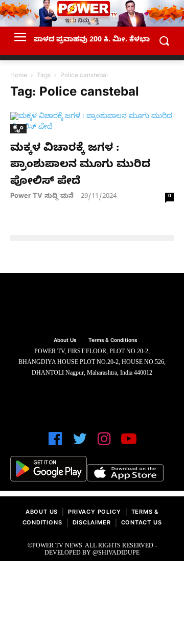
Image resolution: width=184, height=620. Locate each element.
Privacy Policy (94, 513)
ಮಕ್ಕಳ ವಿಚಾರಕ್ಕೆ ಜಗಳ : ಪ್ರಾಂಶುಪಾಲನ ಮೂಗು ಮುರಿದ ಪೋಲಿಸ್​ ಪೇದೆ (80, 166)
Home (18, 76)
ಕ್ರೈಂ (18, 128)
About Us (42, 513)
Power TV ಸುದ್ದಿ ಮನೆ (42, 196)
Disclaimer (92, 523)
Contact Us (141, 523)
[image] (92, 306)
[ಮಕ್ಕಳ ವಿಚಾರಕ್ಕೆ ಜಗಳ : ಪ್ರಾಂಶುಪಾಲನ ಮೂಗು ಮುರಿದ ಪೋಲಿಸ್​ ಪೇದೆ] (92, 122)
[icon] (55, 443)
